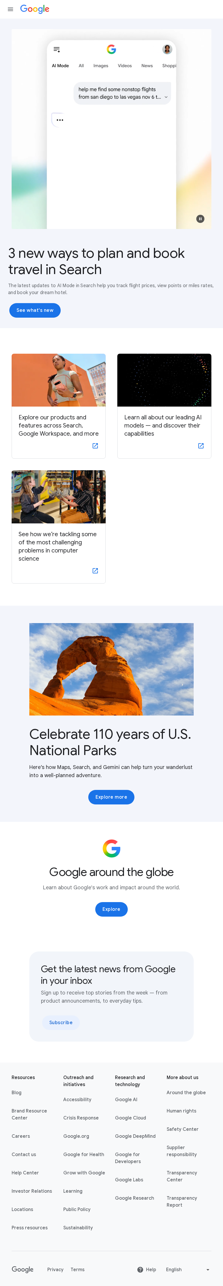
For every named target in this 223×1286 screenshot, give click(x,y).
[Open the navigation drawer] (10, 9)
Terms (77, 1270)
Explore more (111, 797)
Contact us (24, 1155)
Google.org (76, 1136)
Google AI (126, 1100)
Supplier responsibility (182, 1151)
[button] (200, 219)
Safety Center (183, 1129)
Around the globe (186, 1093)
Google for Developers (128, 1158)
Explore (111, 909)
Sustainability (78, 1228)
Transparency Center (182, 1176)
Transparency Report (182, 1201)
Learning (72, 1191)
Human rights (181, 1111)
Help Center (25, 1173)
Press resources (30, 1228)
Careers (21, 1136)
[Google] (34, 9)
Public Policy (77, 1209)
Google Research (134, 1198)
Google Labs (129, 1180)
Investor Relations (32, 1191)
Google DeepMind (135, 1136)
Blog (16, 1093)
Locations (22, 1209)
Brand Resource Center (29, 1114)
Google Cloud (130, 1118)
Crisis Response (81, 1118)
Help (151, 1270)
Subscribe (61, 1023)
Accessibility (77, 1100)
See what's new (35, 310)
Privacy (55, 1270)
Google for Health (83, 1155)
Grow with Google (84, 1173)
